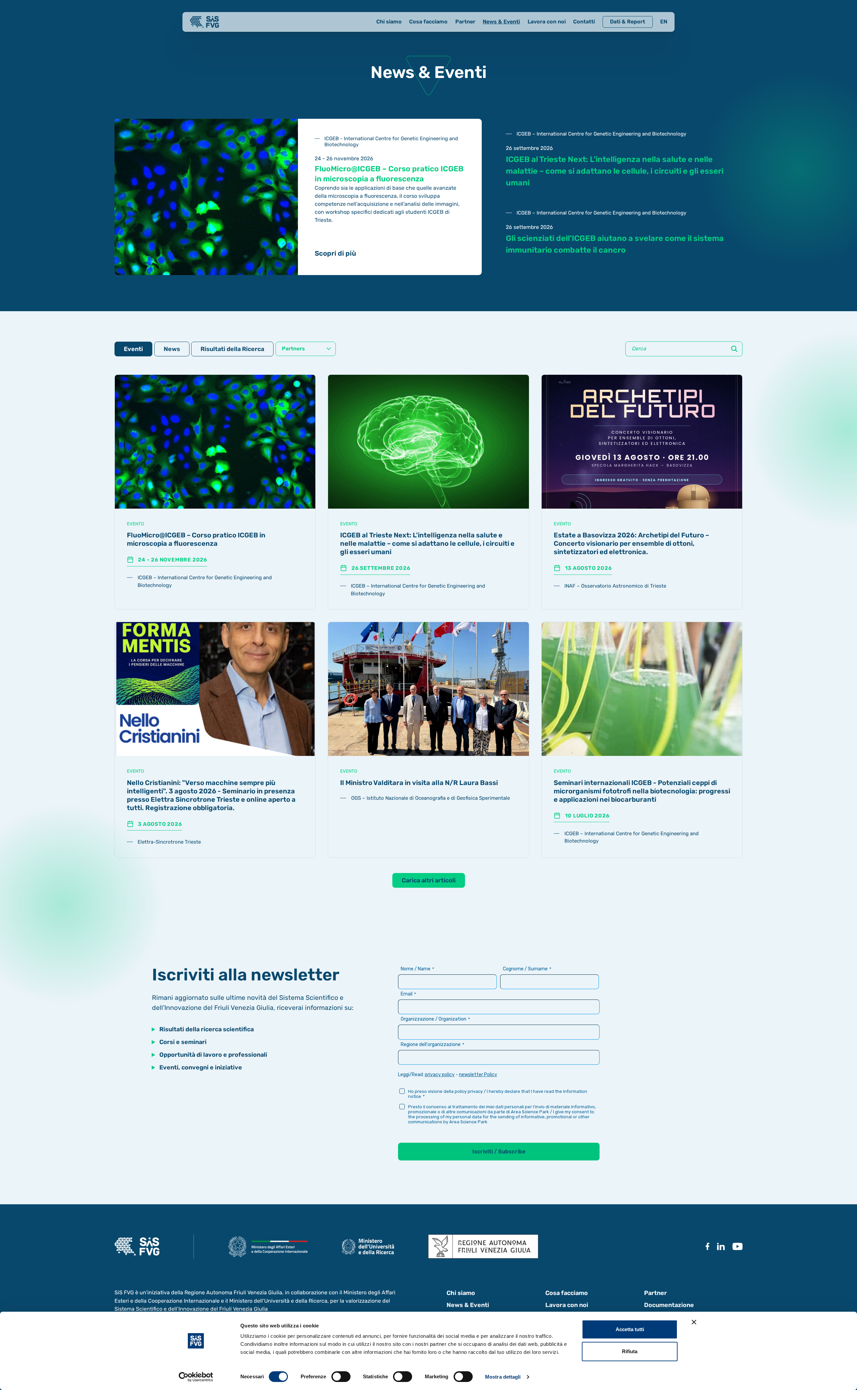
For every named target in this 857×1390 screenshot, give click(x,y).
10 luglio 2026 (587, 815)
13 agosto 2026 (588, 568)
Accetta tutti (630, 1329)
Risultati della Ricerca (232, 349)
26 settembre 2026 (381, 568)
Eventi (133, 349)
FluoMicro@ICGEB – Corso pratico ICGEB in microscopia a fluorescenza (196, 539)
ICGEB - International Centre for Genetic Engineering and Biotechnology (391, 142)
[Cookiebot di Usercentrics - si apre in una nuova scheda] (196, 1377)
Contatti (584, 21)
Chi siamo (389, 21)
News (172, 349)
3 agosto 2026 (160, 824)
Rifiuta (629, 1351)
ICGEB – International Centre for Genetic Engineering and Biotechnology (601, 134)
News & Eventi (501, 21)
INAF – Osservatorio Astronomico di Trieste (615, 586)
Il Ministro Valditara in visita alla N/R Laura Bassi (419, 783)
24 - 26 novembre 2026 (172, 559)
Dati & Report (627, 21)
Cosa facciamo (428, 21)
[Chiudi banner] (694, 1322)
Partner (465, 21)
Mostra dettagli (503, 1377)
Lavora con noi (547, 21)
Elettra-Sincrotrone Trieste (169, 842)
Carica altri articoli (429, 880)
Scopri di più (335, 253)
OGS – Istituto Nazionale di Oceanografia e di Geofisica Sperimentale (430, 798)
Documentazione (669, 1305)
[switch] (340, 1376)
